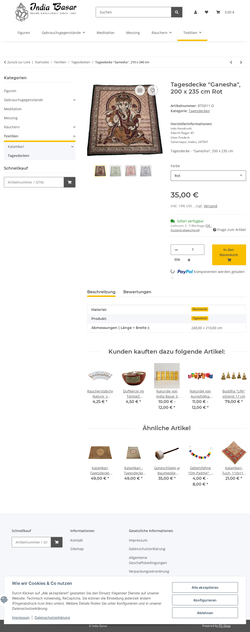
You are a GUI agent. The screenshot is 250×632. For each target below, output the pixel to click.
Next (238, 389)
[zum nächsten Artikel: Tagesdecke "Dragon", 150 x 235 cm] (241, 62)
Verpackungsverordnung (149, 571)
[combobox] (208, 175)
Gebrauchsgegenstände (23, 100)
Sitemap (77, 548)
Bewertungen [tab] (137, 292)
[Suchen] (176, 12)
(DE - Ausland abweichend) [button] (191, 228)
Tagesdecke (200, 318)
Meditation (13, 109)
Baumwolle (200, 309)
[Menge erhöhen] (189, 260)
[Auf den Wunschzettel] (152, 90)
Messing (11, 118)
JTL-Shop (224, 626)
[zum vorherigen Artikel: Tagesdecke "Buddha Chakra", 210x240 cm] (231, 62)
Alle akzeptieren (205, 587)
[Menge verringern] (176, 250)
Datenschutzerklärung (52, 617)
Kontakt (76, 540)
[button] (195, 12)
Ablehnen (205, 613)
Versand (210, 206)
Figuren (10, 90)
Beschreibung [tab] (101, 292)
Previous (95, 389)
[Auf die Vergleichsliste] (140, 90)
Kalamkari (16, 146)
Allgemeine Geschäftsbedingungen (148, 560)
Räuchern (12, 127)
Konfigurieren (205, 600)
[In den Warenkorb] (91, 78)
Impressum (21, 617)
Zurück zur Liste (18, 62)
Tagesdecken (199, 111)
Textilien (11, 136)
